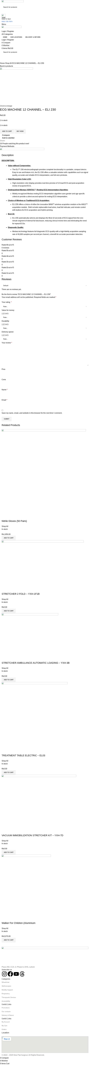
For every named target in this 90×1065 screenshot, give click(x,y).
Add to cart (7, 131)
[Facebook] (10, 974)
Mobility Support (7, 990)
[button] (9, 940)
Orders (4, 1029)
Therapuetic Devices (9, 997)
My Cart (4, 1025)
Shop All (8, 63)
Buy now (20, 131)
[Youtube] (16, 974)
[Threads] (22, 974)
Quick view (10, 918)
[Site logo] (13, 2)
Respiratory (6, 993)
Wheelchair (5, 982)
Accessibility (6, 1001)
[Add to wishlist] (16, 918)
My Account (6, 1022)
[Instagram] (4, 974)
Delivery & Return (8, 1015)
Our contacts (6, 1011)
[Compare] (4, 918)
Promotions (6, 1008)
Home (2, 63)
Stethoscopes (6, 986)
